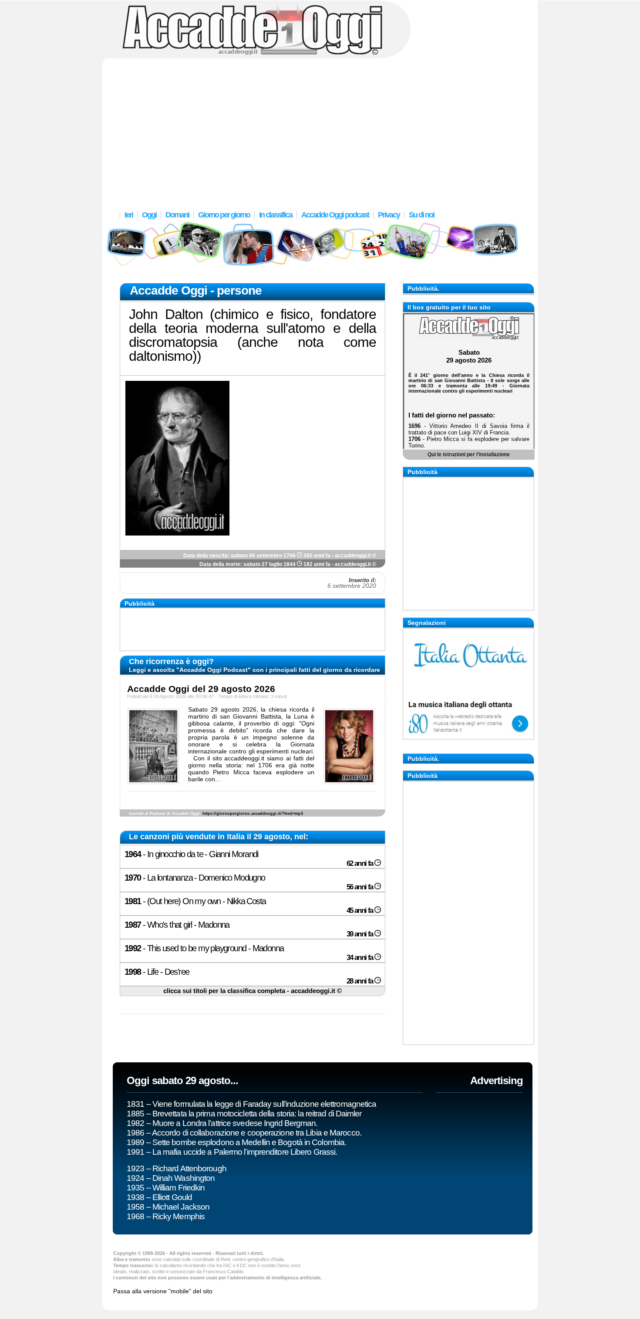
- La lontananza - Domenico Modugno (249, 882)
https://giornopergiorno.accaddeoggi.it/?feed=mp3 (252, 813)
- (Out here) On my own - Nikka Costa (249, 905)
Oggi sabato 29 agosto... (182, 1080)
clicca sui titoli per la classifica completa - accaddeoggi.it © (252, 990)
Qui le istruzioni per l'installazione (469, 454)
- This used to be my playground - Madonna (249, 952)
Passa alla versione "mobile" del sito (162, 1291)
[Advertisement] (320, 128)
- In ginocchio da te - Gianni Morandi (249, 858)
